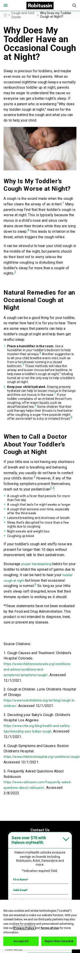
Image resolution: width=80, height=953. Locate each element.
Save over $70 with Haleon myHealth (29, 840)
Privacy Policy (24, 928)
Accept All (21, 941)
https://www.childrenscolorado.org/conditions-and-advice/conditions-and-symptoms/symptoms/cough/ (38, 669)
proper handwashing (36, 564)
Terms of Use (49, 928)
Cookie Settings (13, 949)
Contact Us (40, 830)
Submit (74, 5)
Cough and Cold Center (22, 15)
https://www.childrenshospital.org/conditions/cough (42, 757)
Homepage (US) (5, 15)
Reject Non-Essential (59, 941)
